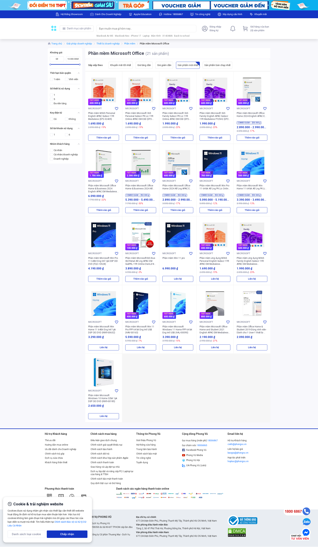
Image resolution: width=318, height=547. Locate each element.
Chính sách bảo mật (146, 453)
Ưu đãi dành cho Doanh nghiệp (60, 449)
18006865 (202, 445)
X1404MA (167, 36)
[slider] (50, 64)
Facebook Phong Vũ (196, 450)
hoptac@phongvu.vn (238, 461)
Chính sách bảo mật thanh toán (107, 479)
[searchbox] (143, 28)
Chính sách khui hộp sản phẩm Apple (109, 458)
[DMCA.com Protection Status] (237, 532)
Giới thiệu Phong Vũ (146, 440)
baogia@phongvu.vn (238, 452)
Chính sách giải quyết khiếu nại (106, 445)
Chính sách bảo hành (101, 449)
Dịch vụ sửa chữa (54, 458)
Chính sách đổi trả (100, 453)
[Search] (192, 28)
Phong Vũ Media (194, 455)
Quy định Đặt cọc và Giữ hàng (106, 483)
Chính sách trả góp (54, 453)
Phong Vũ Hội (193, 460)
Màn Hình (156, 36)
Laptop (146, 36)
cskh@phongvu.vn (237, 444)
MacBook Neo (122, 36)
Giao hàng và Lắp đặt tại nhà (105, 467)
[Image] (159, 5)
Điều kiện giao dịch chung (104, 440)
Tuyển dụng (142, 462)
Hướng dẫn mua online (56, 445)
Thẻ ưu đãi (50, 440)
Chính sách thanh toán (102, 462)
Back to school (182, 36)
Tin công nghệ (143, 458)
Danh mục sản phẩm (79, 28)
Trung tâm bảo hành (146, 449)
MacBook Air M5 (105, 36)
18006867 (212, 440)
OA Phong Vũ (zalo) (196, 465)
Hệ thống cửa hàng (146, 445)
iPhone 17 (136, 36)
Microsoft (95, 108)
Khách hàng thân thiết (56, 462)
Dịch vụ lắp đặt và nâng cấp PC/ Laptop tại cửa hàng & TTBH (112, 473)
